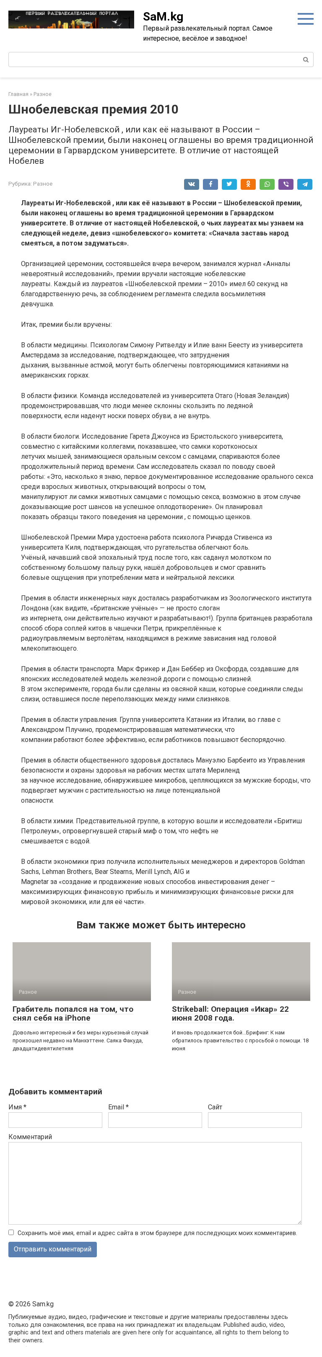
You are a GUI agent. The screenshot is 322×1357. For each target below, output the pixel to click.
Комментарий (30, 1137)
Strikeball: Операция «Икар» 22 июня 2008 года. (230, 1013)
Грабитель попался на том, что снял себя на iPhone (73, 1013)
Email (118, 1107)
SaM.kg (163, 16)
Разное (42, 183)
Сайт (215, 1107)
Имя (17, 1107)
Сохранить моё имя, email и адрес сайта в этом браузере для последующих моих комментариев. (157, 1233)
